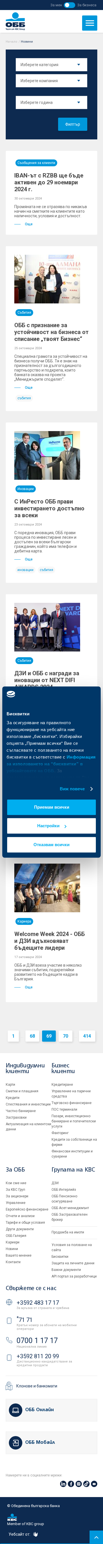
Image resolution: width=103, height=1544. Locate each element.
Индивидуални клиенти (25, 1068)
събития (24, 398)
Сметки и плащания (22, 1091)
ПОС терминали (64, 1109)
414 (87, 1036)
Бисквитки (60, 1257)
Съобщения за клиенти (36, 163)
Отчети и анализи (20, 1216)
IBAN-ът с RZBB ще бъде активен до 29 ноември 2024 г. (48, 182)
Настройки (48, 825)
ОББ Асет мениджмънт (70, 1208)
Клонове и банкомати (36, 1386)
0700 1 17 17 (37, 1340)
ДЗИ (55, 1183)
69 (49, 1036)
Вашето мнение (18, 1255)
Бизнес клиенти (63, 1068)
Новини (12, 1249)
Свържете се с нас (31, 1288)
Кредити (12, 1098)
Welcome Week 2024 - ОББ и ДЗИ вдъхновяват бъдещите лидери (49, 941)
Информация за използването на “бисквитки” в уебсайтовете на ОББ (51, 764)
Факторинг (60, 1133)
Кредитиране (62, 1085)
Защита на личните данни (73, 1263)
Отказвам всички (51, 844)
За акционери (17, 1196)
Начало (11, 42)
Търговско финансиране (72, 1103)
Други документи (20, 1229)
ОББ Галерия (16, 1236)
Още (29, 224)
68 (32, 1036)
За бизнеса (86, 5)
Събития (24, 313)
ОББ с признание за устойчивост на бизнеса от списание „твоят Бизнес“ (51, 332)
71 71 (25, 1319)
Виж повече (72, 788)
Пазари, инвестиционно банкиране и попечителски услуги (74, 1121)
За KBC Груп (15, 1190)
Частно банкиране (21, 1111)
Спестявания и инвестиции (28, 1104)
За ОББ (15, 1170)
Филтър (72, 124)
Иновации (25, 489)
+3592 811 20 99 (38, 1356)
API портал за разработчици (74, 1276)
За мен (56, 5)
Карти (10, 1085)
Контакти (13, 1262)
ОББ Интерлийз (64, 1190)
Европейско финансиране (27, 1209)
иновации (25, 570)
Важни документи (66, 1270)
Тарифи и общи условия (25, 1223)
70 (65, 1036)
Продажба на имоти (68, 1232)
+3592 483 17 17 (38, 1302)
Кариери (12, 1242)
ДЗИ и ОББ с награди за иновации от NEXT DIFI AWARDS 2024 (46, 680)
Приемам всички (51, 807)
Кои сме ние (16, 1183)
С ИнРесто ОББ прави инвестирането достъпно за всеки (49, 508)
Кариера (24, 921)
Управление (15, 1203)
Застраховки (16, 1117)
